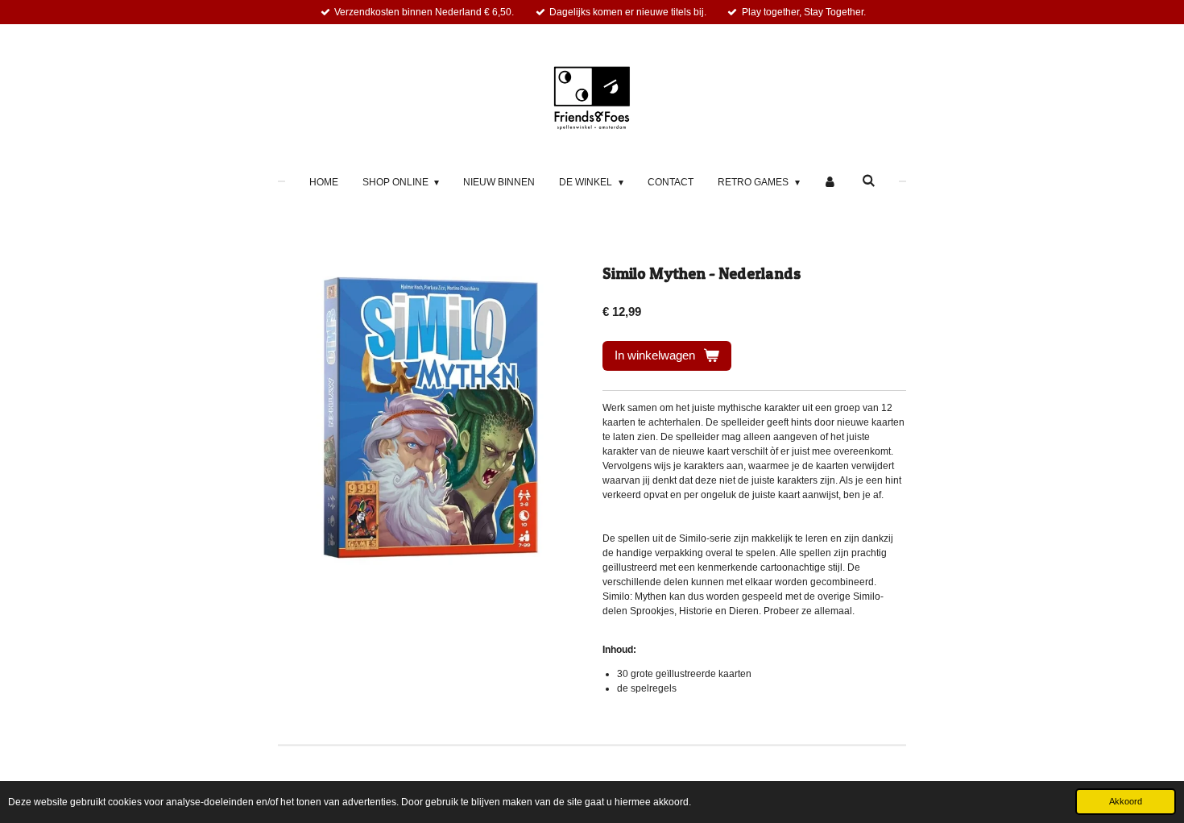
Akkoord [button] (1125, 801)
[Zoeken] (869, 180)
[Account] (831, 182)
